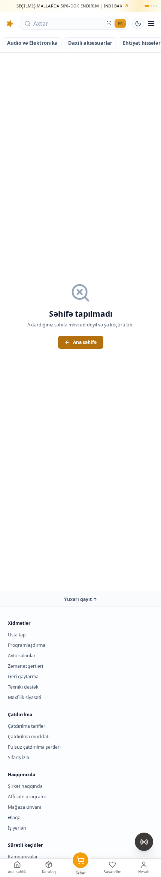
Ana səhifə (85, 342)
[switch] (138, 23)
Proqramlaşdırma (26, 645)
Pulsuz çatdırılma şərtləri (34, 747)
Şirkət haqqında (25, 786)
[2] (151, 6)
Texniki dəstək (23, 687)
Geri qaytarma (23, 676)
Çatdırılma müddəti (28, 736)
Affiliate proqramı (27, 796)
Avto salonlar (22, 655)
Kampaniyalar (23, 856)
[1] (147, 6)
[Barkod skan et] (108, 23)
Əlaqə (14, 817)
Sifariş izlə (18, 757)
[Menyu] (151, 23)
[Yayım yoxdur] (144, 842)
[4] (156, 6)
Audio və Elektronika (32, 43)
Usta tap (17, 635)
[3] (154, 6)
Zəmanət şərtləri (25, 666)
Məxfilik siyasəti (24, 697)
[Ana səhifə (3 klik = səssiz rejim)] (10, 23)
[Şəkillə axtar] (120, 23)
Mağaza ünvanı (24, 807)
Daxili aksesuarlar (90, 43)
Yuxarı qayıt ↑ (80, 599)
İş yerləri (17, 828)
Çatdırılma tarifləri (27, 726)
